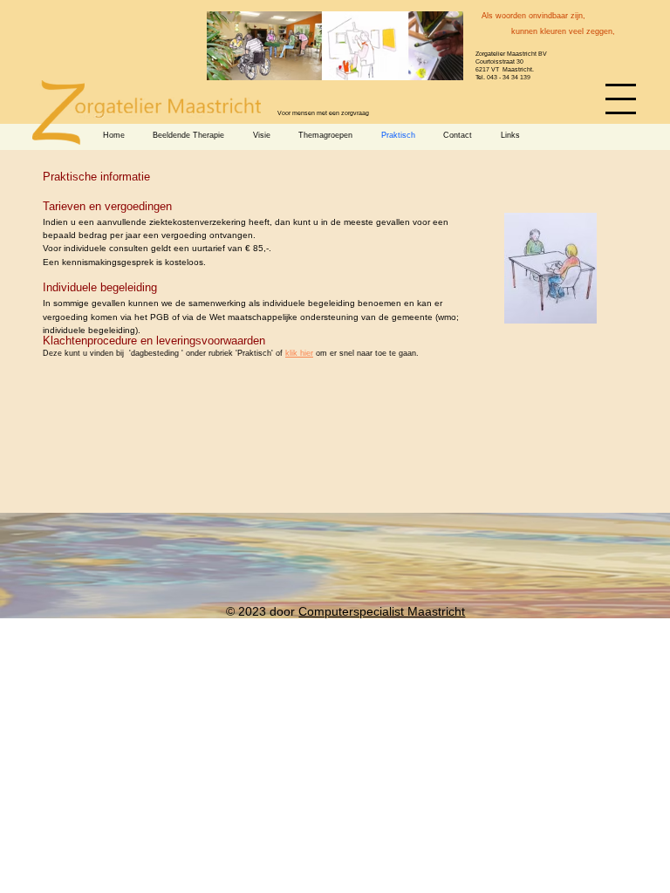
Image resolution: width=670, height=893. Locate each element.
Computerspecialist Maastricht (381, 611)
